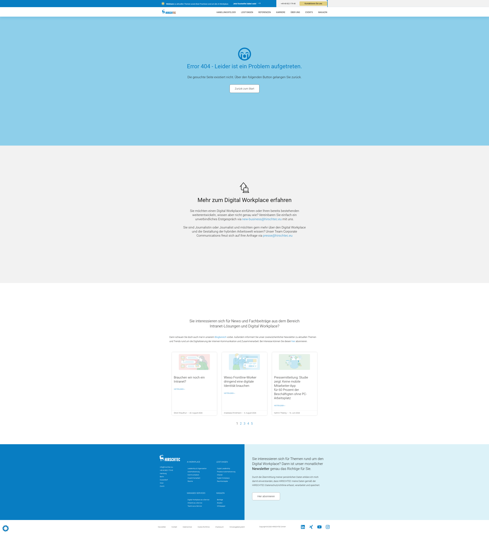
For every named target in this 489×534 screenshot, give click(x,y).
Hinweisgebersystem (237, 527)
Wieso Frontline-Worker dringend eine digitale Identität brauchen (240, 382)
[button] (5, 528)
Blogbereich (221, 337)
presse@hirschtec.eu (278, 235)
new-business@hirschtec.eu (262, 219)
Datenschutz (187, 527)
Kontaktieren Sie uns (313, 3)
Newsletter (162, 527)
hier (293, 341)
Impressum (219, 527)
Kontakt (174, 527)
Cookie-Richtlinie (204, 527)
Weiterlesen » (179, 389)
